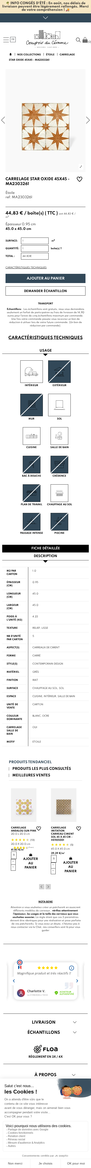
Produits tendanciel (30, 762)
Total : (10, 256)
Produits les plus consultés (41, 768)
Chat (38, 927)
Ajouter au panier (45, 278)
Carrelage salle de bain (14, 730)
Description (45, 556)
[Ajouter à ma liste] (79, 180)
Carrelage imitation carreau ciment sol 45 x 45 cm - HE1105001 (62, 834)
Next (48, 886)
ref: (8, 197)
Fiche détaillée (45, 548)
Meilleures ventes (31, 775)
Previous (41, 886)
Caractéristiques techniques (26, 267)
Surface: (12, 241)
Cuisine (37, 696)
